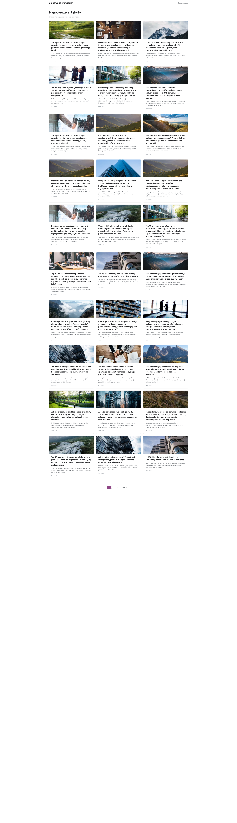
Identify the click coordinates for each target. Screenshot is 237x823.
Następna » (125, 487)
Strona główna (183, 3)
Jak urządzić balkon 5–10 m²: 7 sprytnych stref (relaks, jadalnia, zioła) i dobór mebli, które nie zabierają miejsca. (117, 459)
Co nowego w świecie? (61, 3)
